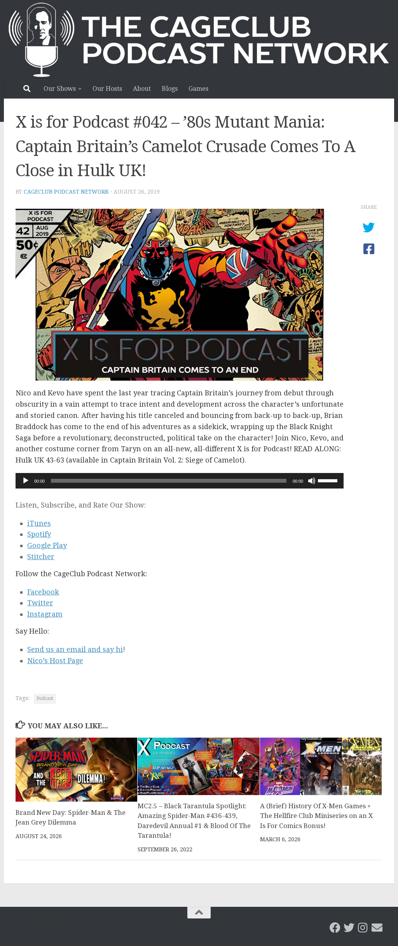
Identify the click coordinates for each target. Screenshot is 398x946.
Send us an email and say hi (75, 649)
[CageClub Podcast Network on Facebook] (335, 927)
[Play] (26, 481)
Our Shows (60, 88)
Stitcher (40, 557)
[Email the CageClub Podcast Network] (377, 927)
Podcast (45, 698)
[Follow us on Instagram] (363, 927)
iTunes (39, 523)
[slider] (329, 480)
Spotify (39, 534)
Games (198, 88)
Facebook (43, 592)
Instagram (45, 614)
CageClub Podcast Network (66, 192)
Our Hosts (107, 88)
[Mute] (312, 481)
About (142, 88)
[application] (180, 481)
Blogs (170, 88)
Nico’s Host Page (55, 661)
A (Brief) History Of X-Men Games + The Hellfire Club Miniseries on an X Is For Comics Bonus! (316, 816)
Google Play (47, 545)
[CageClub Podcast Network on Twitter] (349, 927)
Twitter (40, 603)
